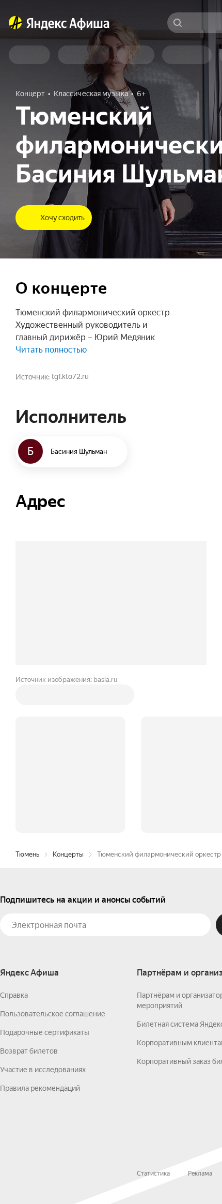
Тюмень (27, 854)
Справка (14, 995)
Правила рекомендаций (40, 1088)
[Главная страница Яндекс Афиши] (15, 22)
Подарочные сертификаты (44, 1032)
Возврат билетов (29, 1051)
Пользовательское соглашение (52, 1014)
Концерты (68, 854)
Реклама (200, 1173)
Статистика (153, 1173)
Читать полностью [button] (51, 350)
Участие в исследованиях (43, 1069)
